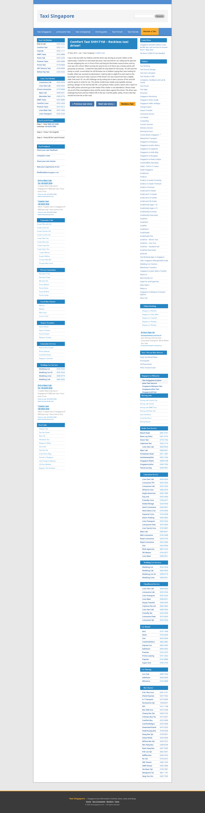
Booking (110, 801)
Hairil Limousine (149, 507)
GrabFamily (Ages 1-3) (148, 204)
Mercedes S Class (44, 277)
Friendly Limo (148, 500)
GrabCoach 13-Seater (148, 194)
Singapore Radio (147, 461)
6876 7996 (61, 110)
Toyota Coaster (44, 295)
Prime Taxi (41, 65)
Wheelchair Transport (148, 138)
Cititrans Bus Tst (149, 717)
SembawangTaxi (147, 457)
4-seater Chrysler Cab (44, 231)
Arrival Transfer (44, 334)
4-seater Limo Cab (43, 227)
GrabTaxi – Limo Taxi (148, 243)
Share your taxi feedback (47, 150)
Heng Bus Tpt (147, 734)
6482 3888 (164, 766)
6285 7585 (164, 776)
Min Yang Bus (147, 745)
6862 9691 (164, 752)
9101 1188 (164, 706)
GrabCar (143, 177)
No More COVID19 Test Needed (152, 53)
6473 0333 (164, 727)
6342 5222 (61, 44)
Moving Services (146, 131)
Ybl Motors (146, 552)
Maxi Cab (43, 93)
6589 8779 (61, 96)
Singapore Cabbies (45, 443)
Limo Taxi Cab (45, 86)
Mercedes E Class (44, 274)
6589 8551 (61, 93)
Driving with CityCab (147, 404)
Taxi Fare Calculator (147, 73)
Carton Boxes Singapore (149, 135)
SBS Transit (146, 762)
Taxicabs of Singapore (46, 457)
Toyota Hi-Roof (44, 291)
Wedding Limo (45, 376)
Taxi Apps (144, 89)
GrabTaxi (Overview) (148, 250)
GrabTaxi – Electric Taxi (149, 239)
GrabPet (143, 225)
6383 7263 (164, 762)
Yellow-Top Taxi (43, 72)
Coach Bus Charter (48, 302)
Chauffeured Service (152, 584)
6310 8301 (164, 717)
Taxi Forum (117, 31)
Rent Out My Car (146, 278)
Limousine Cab (45, 82)
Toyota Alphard (44, 284)
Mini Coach (43, 312)
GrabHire (143, 218)
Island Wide (147, 738)
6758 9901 (164, 734)
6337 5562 (164, 696)
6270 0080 (164, 699)
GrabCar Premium (147, 187)
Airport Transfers (47, 323)
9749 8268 (164, 731)
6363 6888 (61, 61)
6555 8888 (61, 54)
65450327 (164, 703)
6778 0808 (61, 65)
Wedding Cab (44, 379)
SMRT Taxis (41, 54)
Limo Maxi (146, 556)
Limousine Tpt (148, 620)
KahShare (146, 649)
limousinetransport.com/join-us (151, 346)
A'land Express (148, 696)
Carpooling (144, 121)
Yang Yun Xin (147, 776)
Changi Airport (145, 107)
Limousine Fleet (149, 524)
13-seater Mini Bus (45, 259)
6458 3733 (164, 713)
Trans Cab (41, 58)
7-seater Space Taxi (43, 249)
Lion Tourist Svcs (149, 528)
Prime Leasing (148, 656)
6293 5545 (61, 72)
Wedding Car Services (49, 365)
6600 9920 (61, 86)
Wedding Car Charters (148, 264)
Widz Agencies (148, 549)
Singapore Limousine (46, 358)
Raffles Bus (146, 755)
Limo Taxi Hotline (47, 79)
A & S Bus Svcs (148, 692)
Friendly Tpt (147, 613)
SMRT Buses (147, 766)
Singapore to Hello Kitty (149, 152)
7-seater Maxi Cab (43, 238)
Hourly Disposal (44, 351)
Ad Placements (146, 364)
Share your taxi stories (46, 161)
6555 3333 (61, 58)
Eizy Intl (145, 497)
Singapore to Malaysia (148, 142)
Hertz (144, 635)
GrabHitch (144, 222)
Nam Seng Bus (148, 748)
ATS (143, 706)
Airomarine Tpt (148, 703)
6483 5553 (164, 755)
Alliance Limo (148, 490)
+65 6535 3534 (51, 194)
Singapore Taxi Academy (47, 468)
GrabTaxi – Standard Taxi (149, 246)
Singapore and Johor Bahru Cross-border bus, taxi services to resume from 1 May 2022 (153, 47)
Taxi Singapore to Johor (151, 380)
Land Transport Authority (47, 461)
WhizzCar (146, 681)
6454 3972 (164, 741)
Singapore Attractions (148, 96)
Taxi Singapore (57, 16)
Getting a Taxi (43, 429)
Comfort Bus (147, 720)
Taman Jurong (146, 468)
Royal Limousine (147, 542)
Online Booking (150, 306)
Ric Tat (145, 759)
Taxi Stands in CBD (147, 76)
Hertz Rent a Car (149, 511)
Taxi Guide (42, 446)
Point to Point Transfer (46, 347)
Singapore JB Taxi (149, 392)
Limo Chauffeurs (145, 414)
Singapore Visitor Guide (149, 100)
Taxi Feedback (44, 146)
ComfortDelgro (148, 724)
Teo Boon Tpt (147, 769)
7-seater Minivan (44, 252)
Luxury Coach (43, 316)
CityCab (40, 51)
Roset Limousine (147, 538)
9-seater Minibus (44, 256)
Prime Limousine (44, 89)
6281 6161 (164, 692)
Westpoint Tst (148, 773)
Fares (117, 801)
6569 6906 (164, 738)
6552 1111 (61, 47)
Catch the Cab (43, 450)
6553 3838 (164, 720)
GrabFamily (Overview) (149, 215)
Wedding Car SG (46, 372)
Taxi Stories (133, 31)
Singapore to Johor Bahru (150, 145)
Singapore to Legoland (149, 149)
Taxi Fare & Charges (148, 69)
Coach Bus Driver (146, 418)
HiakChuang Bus (149, 731)
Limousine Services (48, 344)
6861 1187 (164, 773)
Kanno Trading (148, 517)
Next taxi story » (106, 104)
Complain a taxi (43, 155)
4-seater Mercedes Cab (44, 224)
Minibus (41, 309)
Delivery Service (146, 128)
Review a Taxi (149, 31)
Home (88, 801)
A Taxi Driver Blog (45, 454)
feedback (48, 172)
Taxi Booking (145, 66)
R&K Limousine (146, 535)
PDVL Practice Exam (148, 367)
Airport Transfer (146, 110)
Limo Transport (45, 114)
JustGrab (143, 253)
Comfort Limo (42, 103)
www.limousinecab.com (46, 196)
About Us (143, 274)
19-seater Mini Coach (46, 263)
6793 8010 (164, 759)
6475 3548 (164, 710)
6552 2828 (61, 103)
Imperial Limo (148, 514)
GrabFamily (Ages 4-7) (148, 208)
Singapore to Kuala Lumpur (150, 159)
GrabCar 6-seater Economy (150, 180)
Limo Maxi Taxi (45, 110)
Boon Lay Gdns (146, 436)
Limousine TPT (148, 483)
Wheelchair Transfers (148, 267)
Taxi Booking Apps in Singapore (152, 257)
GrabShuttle (144, 232)
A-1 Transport (147, 699)
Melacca (143, 288)
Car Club (145, 674)
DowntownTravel (149, 727)
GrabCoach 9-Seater (148, 191)
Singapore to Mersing (149, 325)
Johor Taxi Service (149, 383)
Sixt (143, 545)
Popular (145, 659)
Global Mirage (148, 504)
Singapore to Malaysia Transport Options (152, 293)
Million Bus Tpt (148, 741)
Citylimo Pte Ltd (149, 606)
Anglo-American (149, 493)
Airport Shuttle (44, 327)
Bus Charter (148, 688)
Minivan (41, 305)
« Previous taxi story (82, 104)
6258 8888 (61, 68)
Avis (144, 631)
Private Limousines (48, 270)
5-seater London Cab (43, 235)
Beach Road (145, 433)
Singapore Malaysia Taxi (152, 386)
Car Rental (144, 117)
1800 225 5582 (53, 124)
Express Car (147, 645)
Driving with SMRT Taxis (148, 407)
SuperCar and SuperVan (149, 281)
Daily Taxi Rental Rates (149, 357)
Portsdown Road (147, 454)
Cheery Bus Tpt (148, 713)
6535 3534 (61, 82)
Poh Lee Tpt (147, 752)
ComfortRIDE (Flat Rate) (149, 163)
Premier (145, 652)
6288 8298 (164, 745)
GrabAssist (144, 173)
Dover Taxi (144, 440)
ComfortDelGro (148, 642)
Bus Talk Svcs (147, 710)
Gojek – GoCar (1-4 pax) (149, 166)
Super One (146, 663)
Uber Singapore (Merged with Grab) (154, 260)
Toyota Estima (43, 288)
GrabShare (144, 229)
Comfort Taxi (42, 47)
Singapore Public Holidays (150, 103)
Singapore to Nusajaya (149, 156)
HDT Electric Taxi (44, 68)
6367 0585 (164, 748)
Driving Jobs (101, 31)
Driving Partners (145, 421)
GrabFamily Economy (148, 211)
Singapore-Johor (147, 464)
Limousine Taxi (63, 31)
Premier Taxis (42, 61)
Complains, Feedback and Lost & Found (152, 81)
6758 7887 (164, 769)
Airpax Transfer (148, 602)
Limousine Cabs (46, 220)
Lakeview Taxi (146, 443)
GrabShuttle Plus (146, 236)
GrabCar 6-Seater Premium (150, 184)
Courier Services (146, 124)
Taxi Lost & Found (45, 120)
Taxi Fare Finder (44, 432)
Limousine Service (147, 114)
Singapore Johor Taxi (150, 389)
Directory (143, 93)
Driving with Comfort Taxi (148, 400)
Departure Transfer (45, 337)
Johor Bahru (144, 285)
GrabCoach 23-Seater (148, 198)
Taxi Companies (83, 31)
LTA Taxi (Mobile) (45, 464)
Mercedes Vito (43, 281)
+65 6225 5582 (50, 126)
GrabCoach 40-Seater (148, 201)
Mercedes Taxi (45, 96)
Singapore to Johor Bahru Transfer (153, 271)
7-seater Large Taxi (43, 245)
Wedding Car (44, 369)
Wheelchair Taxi (44, 439)
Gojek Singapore (146, 170)
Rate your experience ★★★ (48, 167)
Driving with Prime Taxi (148, 411)
